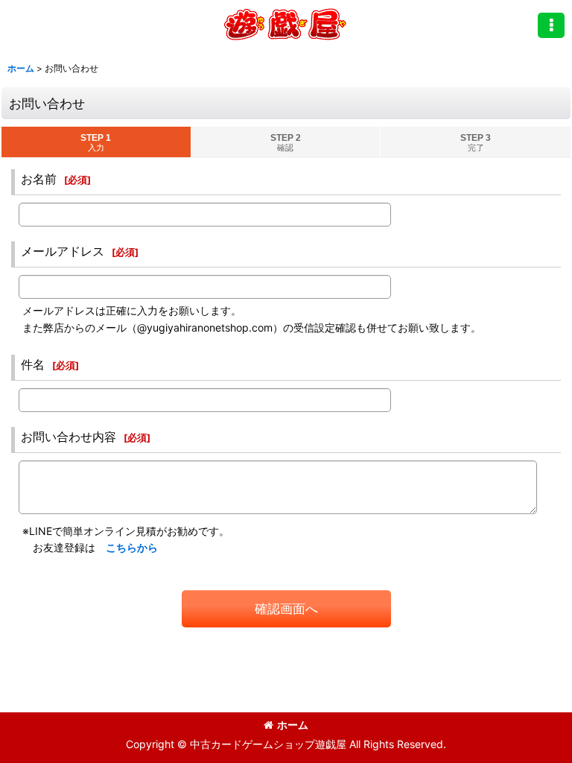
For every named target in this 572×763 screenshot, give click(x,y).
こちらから (132, 547)
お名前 (39, 178)
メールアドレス (62, 251)
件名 (33, 364)
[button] (551, 25)
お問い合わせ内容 (68, 436)
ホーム (292, 724)
